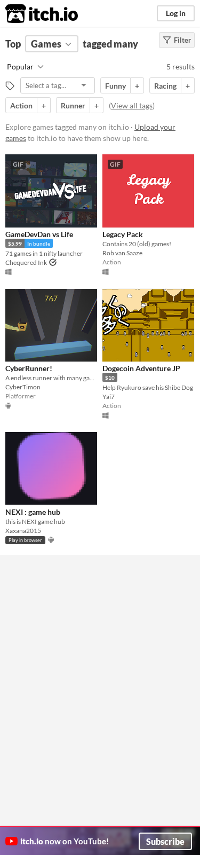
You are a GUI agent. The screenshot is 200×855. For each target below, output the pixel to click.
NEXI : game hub (32, 511)
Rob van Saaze (122, 253)
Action (21, 105)
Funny (115, 85)
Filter (182, 40)
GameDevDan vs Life (39, 234)
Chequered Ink (26, 262)
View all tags (132, 105)
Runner (73, 105)
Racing (165, 85)
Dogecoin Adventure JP (141, 368)
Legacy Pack (122, 234)
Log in (176, 13)
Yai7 (108, 397)
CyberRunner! (28, 368)
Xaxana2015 (23, 531)
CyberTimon (23, 387)
